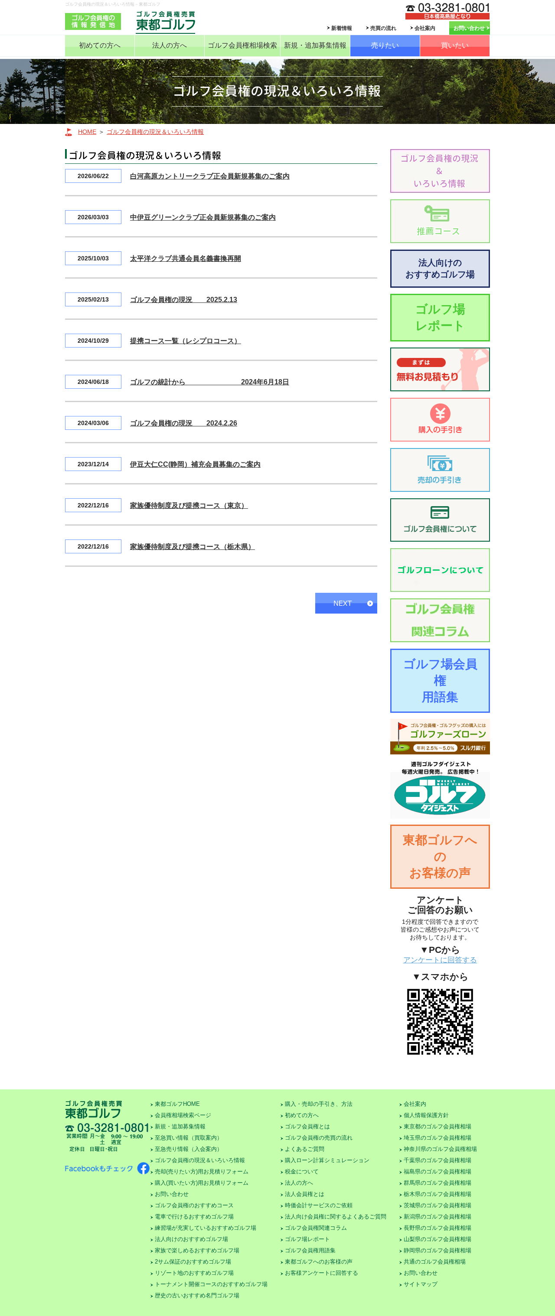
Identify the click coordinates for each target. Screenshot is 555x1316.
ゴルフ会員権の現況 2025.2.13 (183, 299)
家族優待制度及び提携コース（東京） (189, 505)
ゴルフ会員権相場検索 (242, 45)
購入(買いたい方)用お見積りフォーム (201, 1183)
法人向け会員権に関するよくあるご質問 (335, 1216)
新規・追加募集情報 (315, 45)
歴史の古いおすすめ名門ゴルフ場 (197, 1295)
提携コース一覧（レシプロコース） (185, 340)
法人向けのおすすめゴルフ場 (440, 268)
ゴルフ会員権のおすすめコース (194, 1205)
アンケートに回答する (440, 960)
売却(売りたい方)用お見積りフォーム (201, 1171)
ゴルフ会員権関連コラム (316, 1228)
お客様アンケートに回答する (321, 1273)
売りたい (385, 45)
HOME (87, 131)
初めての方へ (100, 45)
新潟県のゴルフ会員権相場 (437, 1216)
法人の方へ (169, 45)
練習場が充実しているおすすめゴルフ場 (205, 1228)
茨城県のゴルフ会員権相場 (437, 1205)
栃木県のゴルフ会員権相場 (437, 1194)
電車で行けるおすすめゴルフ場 (194, 1216)
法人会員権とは (304, 1194)
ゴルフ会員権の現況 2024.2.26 (183, 423)
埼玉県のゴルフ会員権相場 (437, 1137)
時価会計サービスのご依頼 (319, 1205)
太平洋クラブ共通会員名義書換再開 (185, 258)
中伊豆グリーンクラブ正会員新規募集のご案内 (203, 217)
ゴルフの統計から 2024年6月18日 (209, 382)
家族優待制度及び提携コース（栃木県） (192, 546)
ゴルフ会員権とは (307, 1126)
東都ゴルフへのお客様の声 (440, 856)
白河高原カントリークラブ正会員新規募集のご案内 (210, 176)
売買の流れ (383, 28)
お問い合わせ (469, 28)
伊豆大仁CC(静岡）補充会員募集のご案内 (195, 464)
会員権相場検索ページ (183, 1115)
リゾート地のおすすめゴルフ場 (194, 1273)
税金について (302, 1171)
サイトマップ (420, 1284)
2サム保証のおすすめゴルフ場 (193, 1261)
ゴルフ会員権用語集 (310, 1250)
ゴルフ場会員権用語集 (440, 680)
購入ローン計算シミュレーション (327, 1160)
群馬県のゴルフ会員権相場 (437, 1183)
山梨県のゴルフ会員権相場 (437, 1239)
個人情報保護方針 (426, 1115)
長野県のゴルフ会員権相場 (437, 1228)
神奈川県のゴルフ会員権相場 (440, 1149)
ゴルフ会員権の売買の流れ (319, 1137)
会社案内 (425, 28)
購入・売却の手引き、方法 (319, 1104)
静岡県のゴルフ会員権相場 (437, 1250)
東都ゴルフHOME (177, 1104)
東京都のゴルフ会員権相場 (437, 1126)
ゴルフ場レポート (440, 317)
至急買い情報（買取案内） (188, 1137)
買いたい (455, 45)
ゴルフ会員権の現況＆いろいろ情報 (155, 131)
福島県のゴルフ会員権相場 (437, 1171)
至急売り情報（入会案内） (188, 1149)
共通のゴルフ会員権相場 (435, 1261)
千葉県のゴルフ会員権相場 (437, 1160)
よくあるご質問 (304, 1149)
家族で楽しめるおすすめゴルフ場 (197, 1250)
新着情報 (341, 28)
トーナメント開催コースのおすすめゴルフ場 (211, 1284)
